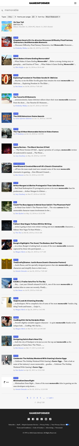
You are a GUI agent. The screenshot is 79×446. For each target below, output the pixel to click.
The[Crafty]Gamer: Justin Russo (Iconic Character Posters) (39, 262)
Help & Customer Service (30, 425)
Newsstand (58, 428)
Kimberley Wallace (21, 48)
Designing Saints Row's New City (27, 339)
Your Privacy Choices (58, 425)
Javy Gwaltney (20, 156)
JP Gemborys (19, 134)
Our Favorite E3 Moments (24, 97)
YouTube (46, 419)
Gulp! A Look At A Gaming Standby (28, 301)
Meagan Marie (20, 252)
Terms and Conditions (24, 428)
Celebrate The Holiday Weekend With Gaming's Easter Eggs (40, 358)
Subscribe (12, 425)
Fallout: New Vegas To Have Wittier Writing (32, 224)
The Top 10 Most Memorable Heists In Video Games (36, 131)
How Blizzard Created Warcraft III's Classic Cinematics (37, 166)
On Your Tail (18, 22)
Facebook (33, 419)
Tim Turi (18, 233)
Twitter (28, 419)
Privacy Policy (44, 425)
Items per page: (24, 17)
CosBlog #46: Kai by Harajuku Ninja (29, 320)
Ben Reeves (19, 86)
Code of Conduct (38, 428)
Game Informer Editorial (23, 118)
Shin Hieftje (19, 67)
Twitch (41, 419)
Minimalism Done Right (23, 380)
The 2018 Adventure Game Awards (28, 116)
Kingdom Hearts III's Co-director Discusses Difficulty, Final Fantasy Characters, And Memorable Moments (43, 41)
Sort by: (41, 17)
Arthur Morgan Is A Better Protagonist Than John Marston (38, 185)
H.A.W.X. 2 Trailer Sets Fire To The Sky (29, 281)
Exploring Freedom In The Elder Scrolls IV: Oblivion (35, 78)
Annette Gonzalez (21, 271)
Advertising (49, 428)
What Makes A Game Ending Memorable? (31, 58)
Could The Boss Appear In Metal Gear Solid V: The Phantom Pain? (41, 205)
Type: (4, 17)
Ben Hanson (19, 175)
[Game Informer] (39, 413)
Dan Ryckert (19, 213)
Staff (18, 425)
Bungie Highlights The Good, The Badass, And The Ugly (37, 243)
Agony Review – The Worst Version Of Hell (31, 147)
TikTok (50, 419)
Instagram (37, 419)
